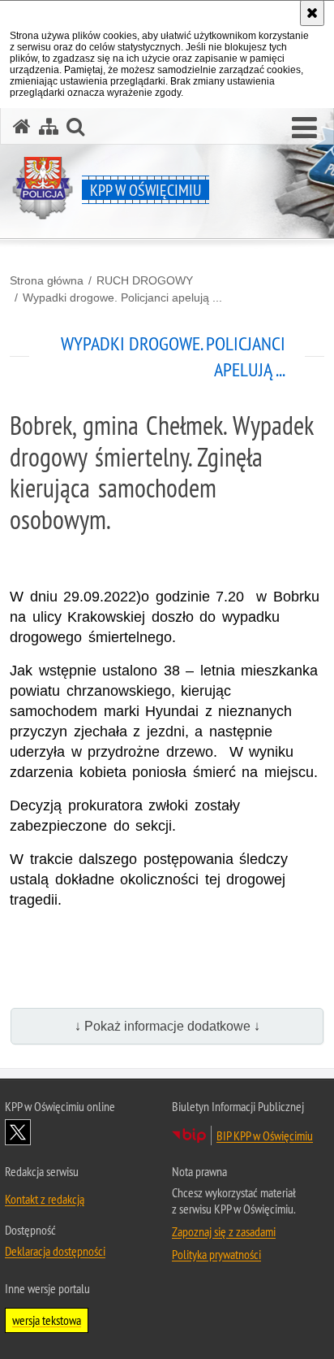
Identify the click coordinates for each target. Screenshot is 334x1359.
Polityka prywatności (216, 1254)
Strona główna (47, 280)
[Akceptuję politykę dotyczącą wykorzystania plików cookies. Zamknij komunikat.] (312, 13)
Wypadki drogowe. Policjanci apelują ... (122, 297)
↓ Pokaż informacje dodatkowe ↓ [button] (167, 1026)
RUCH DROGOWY (144, 280)
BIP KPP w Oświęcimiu (264, 1135)
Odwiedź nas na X (18, 1132)
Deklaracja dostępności (55, 1251)
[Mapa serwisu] (48, 126)
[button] (304, 128)
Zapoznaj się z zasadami (224, 1231)
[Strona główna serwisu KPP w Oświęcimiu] (22, 126)
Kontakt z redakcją (44, 1199)
